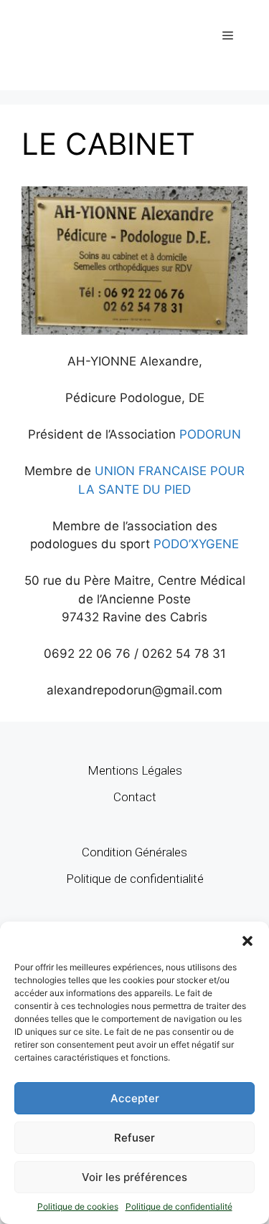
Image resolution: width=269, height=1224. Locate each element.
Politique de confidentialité (179, 1206)
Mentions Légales (135, 770)
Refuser (134, 1137)
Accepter (134, 1098)
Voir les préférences (134, 1177)
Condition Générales (134, 852)
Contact (134, 797)
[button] (247, 939)
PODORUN (210, 434)
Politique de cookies (77, 1206)
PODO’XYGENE (196, 544)
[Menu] (227, 35)
